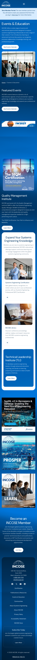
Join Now (18, 550)
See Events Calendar (10, 47)
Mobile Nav (24, 4)
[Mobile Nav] (24, 4)
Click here (15, 15)
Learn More (7, 228)
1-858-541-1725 (19, 577)
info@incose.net (18, 580)
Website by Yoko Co (18, 657)
